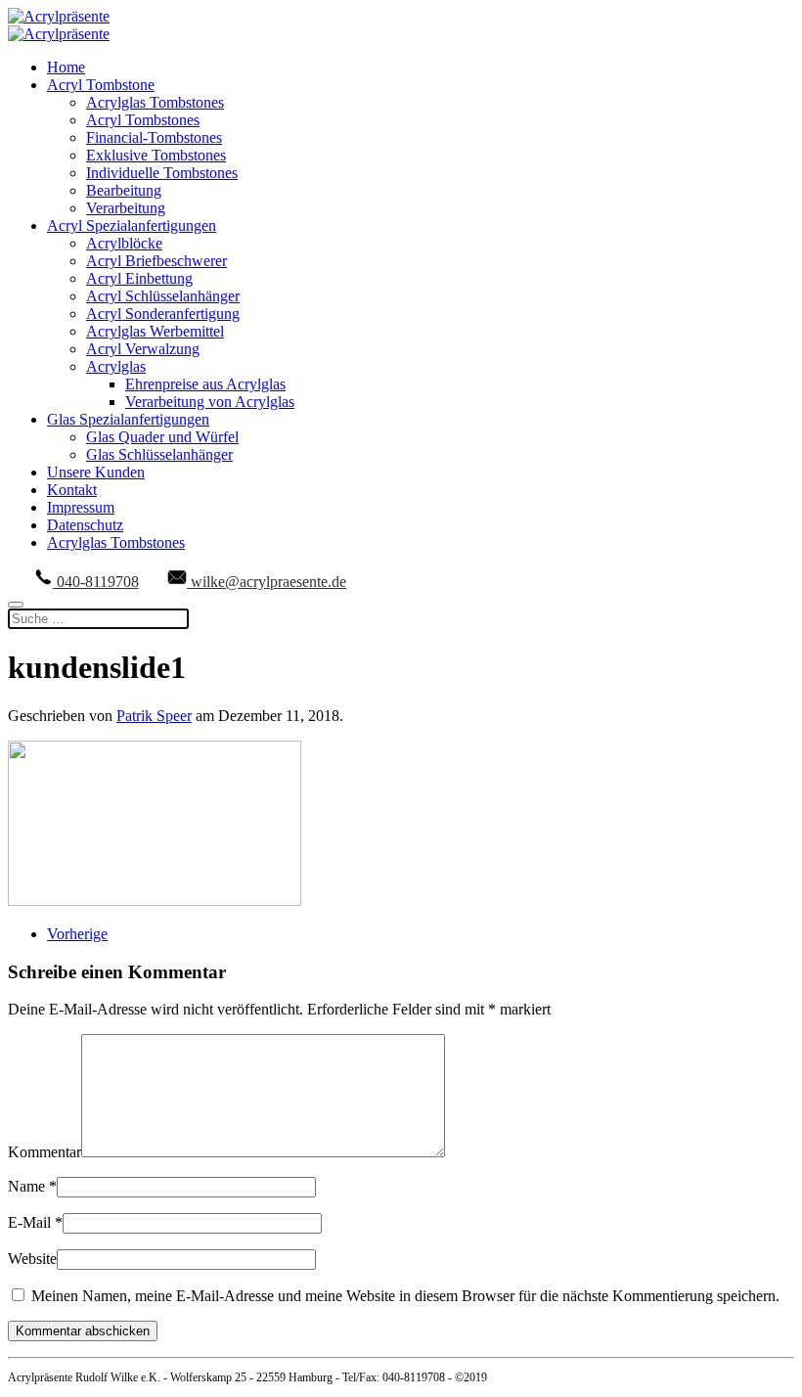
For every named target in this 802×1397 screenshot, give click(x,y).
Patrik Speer (154, 715)
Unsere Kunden (96, 472)
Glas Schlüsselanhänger (159, 454)
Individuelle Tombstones (162, 172)
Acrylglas (116, 366)
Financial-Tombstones (154, 137)
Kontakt (72, 489)
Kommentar (44, 1152)
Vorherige (77, 933)
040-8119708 (96, 581)
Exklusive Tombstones (156, 155)
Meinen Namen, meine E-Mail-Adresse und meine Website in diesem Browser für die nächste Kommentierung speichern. (403, 1295)
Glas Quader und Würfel (162, 436)
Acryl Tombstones (143, 120)
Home (66, 67)
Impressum (80, 507)
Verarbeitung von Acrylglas (209, 401)
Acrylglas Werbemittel (155, 331)
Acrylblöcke (124, 243)
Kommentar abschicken (83, 1331)
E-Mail (35, 1222)
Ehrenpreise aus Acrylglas (205, 384)
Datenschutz (85, 525)
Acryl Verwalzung (143, 348)
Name (32, 1186)
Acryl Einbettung (139, 278)
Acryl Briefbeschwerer (156, 260)
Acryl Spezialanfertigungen (131, 225)
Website (32, 1258)
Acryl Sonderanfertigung (163, 313)
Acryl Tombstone (101, 84)
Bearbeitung (123, 190)
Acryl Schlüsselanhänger (163, 296)
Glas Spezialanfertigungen (128, 419)
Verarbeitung (125, 208)
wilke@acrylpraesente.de (266, 581)
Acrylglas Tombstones (155, 102)
